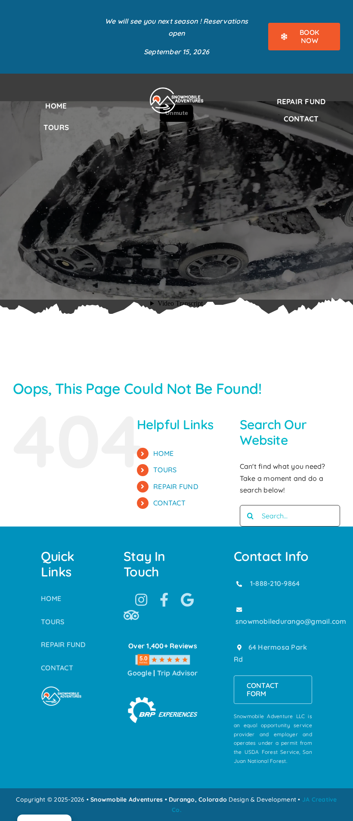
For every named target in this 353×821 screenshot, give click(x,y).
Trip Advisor (177, 673)
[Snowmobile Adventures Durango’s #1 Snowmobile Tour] (176, 90)
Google (139, 673)
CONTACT (169, 503)
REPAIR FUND (175, 486)
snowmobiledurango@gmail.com (290, 621)
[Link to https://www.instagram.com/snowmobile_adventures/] (141, 600)
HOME (163, 453)
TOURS (164, 469)
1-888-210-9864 (275, 583)
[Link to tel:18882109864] (239, 583)
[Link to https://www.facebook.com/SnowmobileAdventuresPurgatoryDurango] (164, 600)
